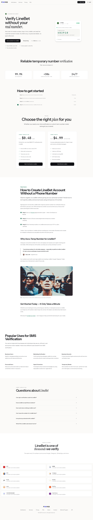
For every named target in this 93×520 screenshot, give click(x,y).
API (72, 510)
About (48, 510)
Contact (55, 510)
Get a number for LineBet (13, 40)
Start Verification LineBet (31, 164)
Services (20, 2)
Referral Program (64, 510)
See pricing (26, 40)
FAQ (30, 2)
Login (90, 2)
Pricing (25, 2)
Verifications (13, 2)
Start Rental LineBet (62, 164)
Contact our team (31, 315)
